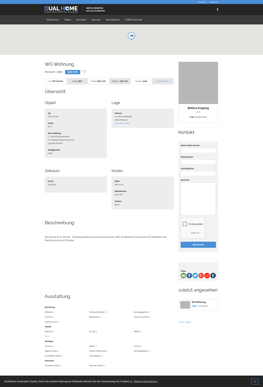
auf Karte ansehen (122, 123)
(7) (199, 112)
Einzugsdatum (187, 157)
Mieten (67, 20)
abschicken (198, 244)
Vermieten (81, 20)
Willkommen (53, 20)
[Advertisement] (109, 266)
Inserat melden (184, 322)
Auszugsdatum (187, 168)
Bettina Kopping (198, 108)
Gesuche (96, 20)
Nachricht (185, 180)
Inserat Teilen (162, 81)
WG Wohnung (199, 302)
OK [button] (255, 381)
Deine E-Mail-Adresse (190, 145)
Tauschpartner (112, 20)
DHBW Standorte (133, 20)
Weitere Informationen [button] (146, 381)
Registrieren (213, 2)
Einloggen (202, 2)
